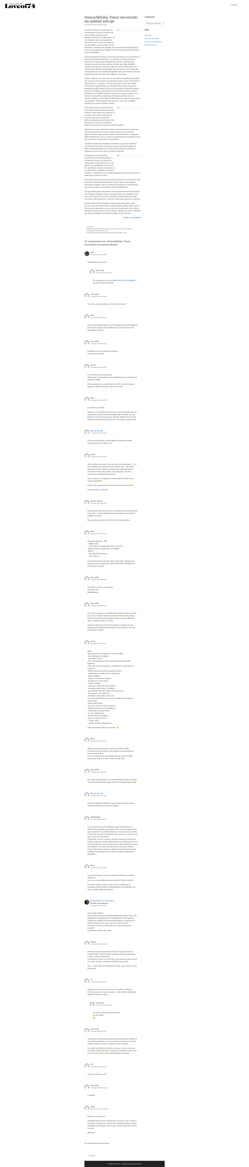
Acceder (148, 35)
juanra (93, 454)
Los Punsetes (127, 229)
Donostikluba (134, 218)
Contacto (234, 5)
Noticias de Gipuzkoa (126, 280)
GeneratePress (135, 1164)
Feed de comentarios (153, 42)
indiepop (89, 229)
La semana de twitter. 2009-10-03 (97, 231)
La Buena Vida (109, 229)
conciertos (90, 227)
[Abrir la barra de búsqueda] (242, 5)
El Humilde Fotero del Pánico (102, 901)
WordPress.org (151, 45)
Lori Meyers (118, 229)
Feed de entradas (152, 38)
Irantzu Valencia (98, 229)
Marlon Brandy (96, 431)
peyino (93, 365)
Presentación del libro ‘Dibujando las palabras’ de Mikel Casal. (106, 232)
